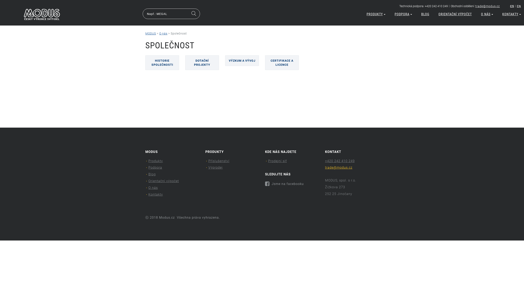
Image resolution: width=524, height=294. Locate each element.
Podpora (402, 14)
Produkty (375, 14)
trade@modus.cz (487, 6)
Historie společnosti (162, 62)
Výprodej (215, 167)
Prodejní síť (277, 161)
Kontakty (510, 14)
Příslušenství (218, 161)
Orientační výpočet (455, 14)
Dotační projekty (202, 62)
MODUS (150, 33)
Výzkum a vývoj (242, 60)
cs (512, 6)
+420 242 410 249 (340, 161)
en (519, 6)
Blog (425, 14)
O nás (485, 14)
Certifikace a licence (282, 62)
